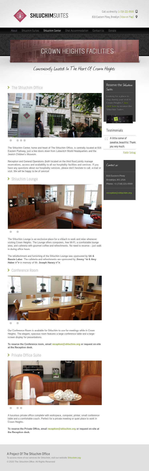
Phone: (110, 184)
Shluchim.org (74, 457)
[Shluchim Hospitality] (40, 21)
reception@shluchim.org (66, 344)
